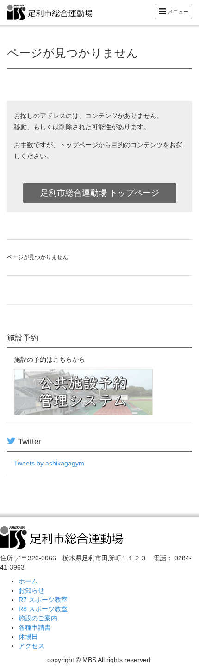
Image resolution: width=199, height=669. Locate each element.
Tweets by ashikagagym (49, 463)
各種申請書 (35, 627)
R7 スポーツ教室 (43, 599)
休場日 (28, 636)
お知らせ (31, 590)
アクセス (31, 646)
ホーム (28, 581)
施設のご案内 (38, 618)
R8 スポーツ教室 (43, 609)
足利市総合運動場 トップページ (99, 193)
